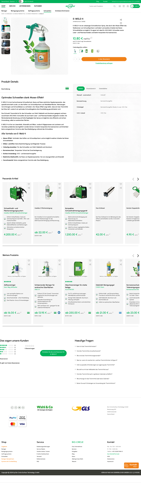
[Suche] (114, 6)
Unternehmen (24, 6)
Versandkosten (87, 41)
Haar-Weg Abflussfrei (10, 287)
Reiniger (4, 11)
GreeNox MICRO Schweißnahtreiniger (76, 213)
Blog (73, 454)
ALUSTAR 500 (69, 289)
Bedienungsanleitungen (43, 446)
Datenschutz (110, 459)
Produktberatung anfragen (104, 63)
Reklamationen (41, 459)
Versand (39, 456)
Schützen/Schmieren (62, 11)
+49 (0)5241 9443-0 (117, 451)
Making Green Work (77, 459)
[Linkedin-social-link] (23, 407)
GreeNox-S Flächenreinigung (43, 208)
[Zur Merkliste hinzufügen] (121, 23)
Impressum (110, 461)
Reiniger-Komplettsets (7, 459)
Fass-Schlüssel (100, 208)
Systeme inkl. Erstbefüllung (9, 461)
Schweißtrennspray (32, 13)
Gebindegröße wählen (80, 47)
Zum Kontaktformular (113, 454)
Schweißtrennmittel (19, 13)
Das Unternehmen (77, 446)
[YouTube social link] (19, 407)
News (73, 456)
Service (12, 6)
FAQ (38, 461)
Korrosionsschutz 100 (133, 289)
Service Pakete (41, 449)
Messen (74, 461)
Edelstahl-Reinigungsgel (105, 285)
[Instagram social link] (15, 407)
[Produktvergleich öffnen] (120, 6)
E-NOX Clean (100, 287)
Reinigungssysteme (17, 11)
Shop (3, 6)
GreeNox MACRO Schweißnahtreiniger (15, 213)
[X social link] (12, 407)
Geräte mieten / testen (43, 451)
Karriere (74, 449)
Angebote (4, 446)
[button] (17, 240)
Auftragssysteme (34, 11)
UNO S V (37, 289)
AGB (108, 456)
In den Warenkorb (104, 59)
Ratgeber (38, 6)
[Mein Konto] (128, 6)
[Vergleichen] (121, 20)
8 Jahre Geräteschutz (43, 454)
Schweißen (47, 11)
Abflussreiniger (10, 285)
